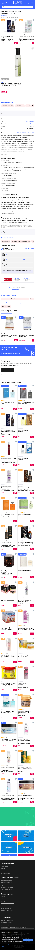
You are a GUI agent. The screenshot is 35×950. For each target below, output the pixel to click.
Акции (3, 868)
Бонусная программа (7, 889)
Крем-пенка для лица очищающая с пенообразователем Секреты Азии (7, 770)
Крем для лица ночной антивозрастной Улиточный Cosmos (25, 544)
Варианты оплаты (6, 882)
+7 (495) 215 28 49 (7, 905)
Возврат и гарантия (7, 887)
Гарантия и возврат (9, 232)
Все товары (4, 15)
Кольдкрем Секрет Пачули (24, 656)
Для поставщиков (6, 925)
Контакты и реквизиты (7, 920)
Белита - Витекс (6, 306)
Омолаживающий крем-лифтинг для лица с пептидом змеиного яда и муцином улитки (26, 489)
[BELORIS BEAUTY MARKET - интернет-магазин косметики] (17, 3)
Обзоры (3, 899)
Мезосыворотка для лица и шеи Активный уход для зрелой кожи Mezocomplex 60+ (26, 630)
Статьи (3, 901)
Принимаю (28, 940)
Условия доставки (9, 855)
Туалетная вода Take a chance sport (26, 403)
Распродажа (4, 866)
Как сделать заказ (6, 880)
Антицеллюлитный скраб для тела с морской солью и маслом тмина (8, 741)
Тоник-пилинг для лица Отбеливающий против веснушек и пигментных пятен (8, 798)
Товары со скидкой (26, 855)
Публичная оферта (6, 922)
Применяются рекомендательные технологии (14, 927)
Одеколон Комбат (23, 431)
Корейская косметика (8, 105)
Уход (31, 298)
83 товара (17, 278)
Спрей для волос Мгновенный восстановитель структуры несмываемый (25, 601)
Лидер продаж (5, 873)
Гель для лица (30, 121)
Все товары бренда (6, 313)
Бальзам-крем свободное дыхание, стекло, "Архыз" (8, 684)
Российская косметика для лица (20, 298)
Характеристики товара (10, 113)
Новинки (3, 871)
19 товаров (26, 278)
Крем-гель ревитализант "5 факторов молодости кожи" (9, 335)
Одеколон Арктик (23, 459)
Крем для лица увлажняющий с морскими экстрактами (27, 335)
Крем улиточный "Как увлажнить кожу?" (6, 628)
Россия (32, 123)
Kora (33, 118)
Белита (28, 105)
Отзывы (3, 896)
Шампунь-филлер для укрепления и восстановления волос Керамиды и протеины (7, 489)
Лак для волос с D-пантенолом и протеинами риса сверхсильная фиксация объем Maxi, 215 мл (8, 461)
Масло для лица (19, 105)
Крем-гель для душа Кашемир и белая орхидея (8, 656)
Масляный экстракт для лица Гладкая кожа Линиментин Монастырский (24, 714)
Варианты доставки (7, 885)
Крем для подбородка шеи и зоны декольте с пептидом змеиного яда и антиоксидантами (8, 39)
